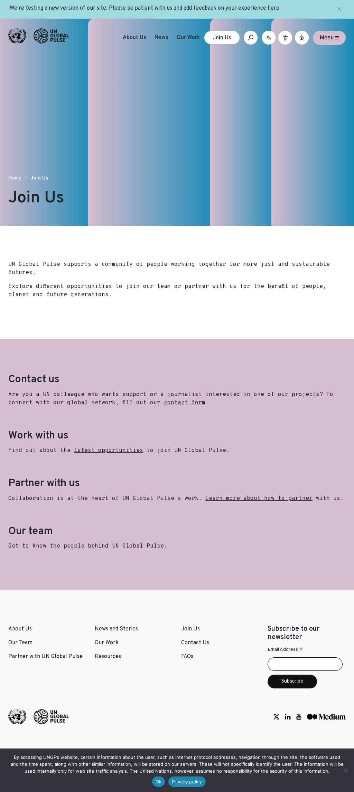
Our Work (188, 37)
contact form (184, 402)
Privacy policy (187, 781)
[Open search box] (251, 38)
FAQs (187, 656)
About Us (134, 37)
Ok (159, 781)
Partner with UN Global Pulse (45, 656)
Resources (108, 656)
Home (14, 178)
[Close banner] (339, 9)
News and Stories (116, 629)
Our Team (20, 642)
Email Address (285, 650)
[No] (345, 770)
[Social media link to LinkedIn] (288, 716)
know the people (58, 546)
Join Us (222, 38)
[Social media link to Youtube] (298, 716)
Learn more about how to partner (259, 498)
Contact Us (195, 642)
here (273, 8)
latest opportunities (108, 450)
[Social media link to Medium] (326, 716)
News (161, 37)
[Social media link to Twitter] (276, 716)
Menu (327, 37)
